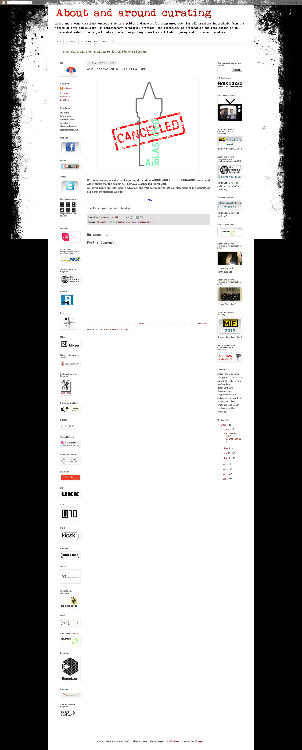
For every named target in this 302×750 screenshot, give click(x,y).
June (227, 429)
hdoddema (174, 741)
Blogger (199, 741)
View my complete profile (65, 96)
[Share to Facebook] (137, 217)
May (226, 448)
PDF (112, 41)
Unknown (68, 88)
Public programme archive (93, 41)
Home (59, 41)
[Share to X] (134, 217)
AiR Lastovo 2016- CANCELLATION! (232, 437)
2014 (224, 469)
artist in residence (126, 222)
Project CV (71, 41)
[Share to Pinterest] (141, 217)
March (228, 458)
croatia (141, 222)
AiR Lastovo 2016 (105, 222)
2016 (224, 425)
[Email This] (127, 217)
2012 (224, 479)
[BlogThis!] (131, 217)
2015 (224, 464)
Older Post (203, 323)
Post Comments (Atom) (116, 329)
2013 (224, 474)
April (228, 453)
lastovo (150, 222)
